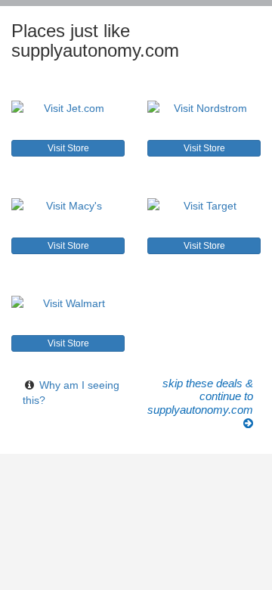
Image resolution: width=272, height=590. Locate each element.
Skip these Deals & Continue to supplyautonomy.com (200, 396)
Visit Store (68, 148)
